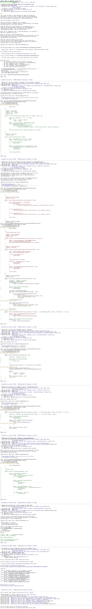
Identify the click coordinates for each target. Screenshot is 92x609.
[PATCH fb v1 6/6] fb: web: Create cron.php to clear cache (27, 443)
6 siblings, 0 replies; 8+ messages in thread (13, 87)
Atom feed (32, 2)
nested (18, 79)
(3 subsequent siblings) (18, 335)
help (18, 2)
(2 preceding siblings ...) (19, 389)
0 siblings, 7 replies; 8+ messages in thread (13, 8)
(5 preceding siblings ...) (19, 550)
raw (30, 9)
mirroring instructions (21, 606)
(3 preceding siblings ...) (19, 440)
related (14, 159)
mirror (27, 2)
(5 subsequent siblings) (18, 86)
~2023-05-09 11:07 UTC (22, 592)
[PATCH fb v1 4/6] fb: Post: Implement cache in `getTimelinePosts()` (30, 334)
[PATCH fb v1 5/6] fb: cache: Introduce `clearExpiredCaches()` (28, 392)
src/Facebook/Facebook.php (8, 97)
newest (31, 592)
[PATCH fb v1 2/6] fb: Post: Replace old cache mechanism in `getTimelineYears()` (33, 85)
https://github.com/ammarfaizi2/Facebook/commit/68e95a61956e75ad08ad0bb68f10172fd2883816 (24, 566)
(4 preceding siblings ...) (19, 507)
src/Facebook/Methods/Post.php (9, 185)
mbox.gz (24, 594)
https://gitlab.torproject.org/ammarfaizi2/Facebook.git (16, 53)
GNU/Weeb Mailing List (16, 11)
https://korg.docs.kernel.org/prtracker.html (12, 585)
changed (7, 98)
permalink (25, 9)
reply (10, 79)
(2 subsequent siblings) (18, 393)
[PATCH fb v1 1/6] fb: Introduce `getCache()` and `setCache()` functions (31, 6)
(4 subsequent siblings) (18, 167)
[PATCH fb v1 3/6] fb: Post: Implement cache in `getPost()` (27, 165)
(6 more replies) (16, 7)
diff (2, 100)
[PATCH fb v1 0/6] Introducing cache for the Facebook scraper (27, 83)
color (22, 2)
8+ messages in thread (26, 79)
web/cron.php (4, 522)
